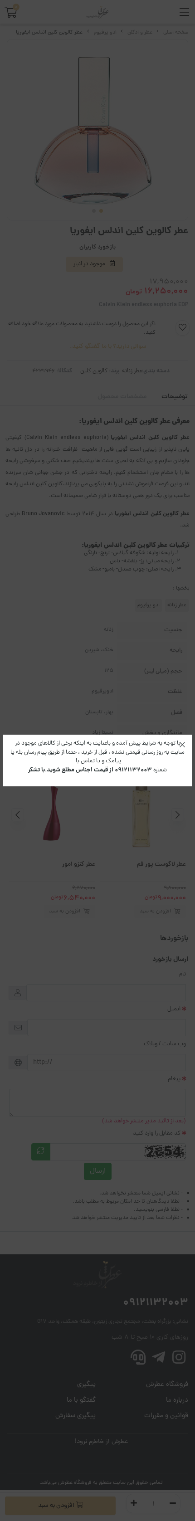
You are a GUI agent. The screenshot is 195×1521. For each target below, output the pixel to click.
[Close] (182, 745)
